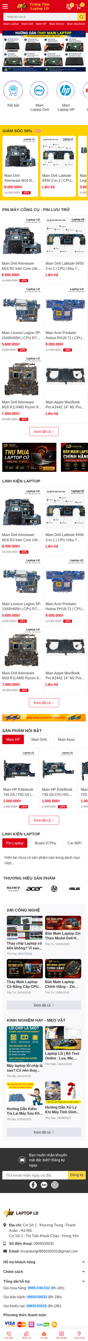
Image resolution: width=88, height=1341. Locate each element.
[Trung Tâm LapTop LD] (36, 6)
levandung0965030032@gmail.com (49, 1251)
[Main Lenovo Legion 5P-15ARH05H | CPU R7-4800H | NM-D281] (22, 307)
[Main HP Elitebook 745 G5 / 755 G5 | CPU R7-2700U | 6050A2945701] (19, 767)
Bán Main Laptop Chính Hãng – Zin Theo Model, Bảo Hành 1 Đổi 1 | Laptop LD (60, 984)
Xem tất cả (43, 431)
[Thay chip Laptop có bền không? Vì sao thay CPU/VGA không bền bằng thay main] (25, 928)
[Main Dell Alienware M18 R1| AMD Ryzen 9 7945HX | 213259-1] (22, 376)
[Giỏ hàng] (78, 6)
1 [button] (31, 66)
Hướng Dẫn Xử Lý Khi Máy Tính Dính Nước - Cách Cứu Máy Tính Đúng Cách (63, 1109)
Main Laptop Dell (39, 107)
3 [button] (41, 66)
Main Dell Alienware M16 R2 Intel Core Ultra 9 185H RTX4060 (20, 268)
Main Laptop (11, 23)
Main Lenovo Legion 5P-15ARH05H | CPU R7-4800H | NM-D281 (21, 337)
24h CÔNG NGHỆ (23, 909)
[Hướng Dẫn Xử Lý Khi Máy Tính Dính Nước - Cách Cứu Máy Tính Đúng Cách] (63, 1092)
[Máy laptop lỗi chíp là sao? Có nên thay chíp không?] (25, 1044)
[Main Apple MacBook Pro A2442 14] (66, 376)
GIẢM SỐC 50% (17, 130)
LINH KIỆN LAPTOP (21, 480)
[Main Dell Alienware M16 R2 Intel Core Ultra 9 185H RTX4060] (20, 154)
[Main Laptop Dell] (39, 90)
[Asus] (74, 889)
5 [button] (51, 66)
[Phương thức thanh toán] (31, 1324)
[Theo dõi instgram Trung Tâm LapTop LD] (54, 1184)
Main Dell (27, 23)
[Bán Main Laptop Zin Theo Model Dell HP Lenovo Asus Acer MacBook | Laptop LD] (63, 923)
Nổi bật (13, 105)
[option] (44, 51)
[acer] (34, 889)
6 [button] (56, 66)
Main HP (41, 23)
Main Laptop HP (66, 107)
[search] (81, 17)
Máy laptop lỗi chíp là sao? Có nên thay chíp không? (25, 1068)
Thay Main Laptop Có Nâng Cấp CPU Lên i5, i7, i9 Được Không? (23, 984)
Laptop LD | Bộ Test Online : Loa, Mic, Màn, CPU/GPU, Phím (62, 1056)
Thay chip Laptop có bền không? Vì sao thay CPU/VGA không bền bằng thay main (24, 945)
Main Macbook (76, 23)
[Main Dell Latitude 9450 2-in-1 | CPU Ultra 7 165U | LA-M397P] (58, 154)
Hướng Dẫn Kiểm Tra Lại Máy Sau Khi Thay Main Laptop (24, 1111)
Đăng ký (76, 1175)
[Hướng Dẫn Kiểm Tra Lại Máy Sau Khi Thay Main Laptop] (25, 1093)
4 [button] (46, 66)
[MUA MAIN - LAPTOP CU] (44, 717)
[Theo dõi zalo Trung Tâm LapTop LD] (44, 1184)
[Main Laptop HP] (66, 90)
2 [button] (36, 66)
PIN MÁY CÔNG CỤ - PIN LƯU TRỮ (36, 209)
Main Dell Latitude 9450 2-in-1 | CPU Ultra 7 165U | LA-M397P (65, 268)
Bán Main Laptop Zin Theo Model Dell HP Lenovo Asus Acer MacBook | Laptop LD (63, 936)
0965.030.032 (39, 1288)
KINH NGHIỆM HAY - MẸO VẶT (36, 1020)
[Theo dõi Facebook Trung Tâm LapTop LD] (33, 1184)
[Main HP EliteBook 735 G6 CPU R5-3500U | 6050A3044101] (58, 767)
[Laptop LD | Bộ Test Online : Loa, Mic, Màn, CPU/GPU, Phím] (63, 1038)
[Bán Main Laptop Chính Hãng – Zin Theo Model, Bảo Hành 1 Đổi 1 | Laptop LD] (63, 968)
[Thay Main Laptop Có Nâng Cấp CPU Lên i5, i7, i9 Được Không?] (25, 968)
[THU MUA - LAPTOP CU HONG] (29, 457)
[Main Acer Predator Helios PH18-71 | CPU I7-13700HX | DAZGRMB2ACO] (66, 307)
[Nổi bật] (13, 90)
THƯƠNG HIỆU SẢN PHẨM (29, 877)
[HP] (54, 889)
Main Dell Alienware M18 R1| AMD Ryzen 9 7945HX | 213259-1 (20, 407)
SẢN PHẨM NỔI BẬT (22, 730)
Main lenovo (56, 23)
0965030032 (44, 1243)
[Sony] (14, 889)
